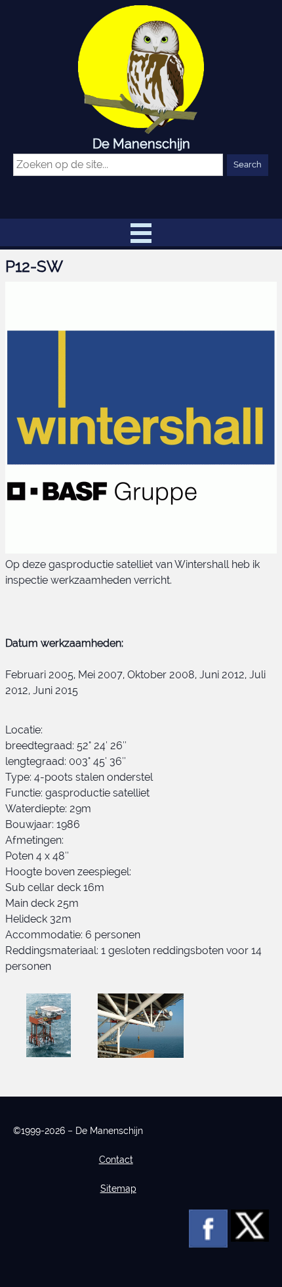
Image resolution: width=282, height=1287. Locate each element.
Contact (116, 1159)
